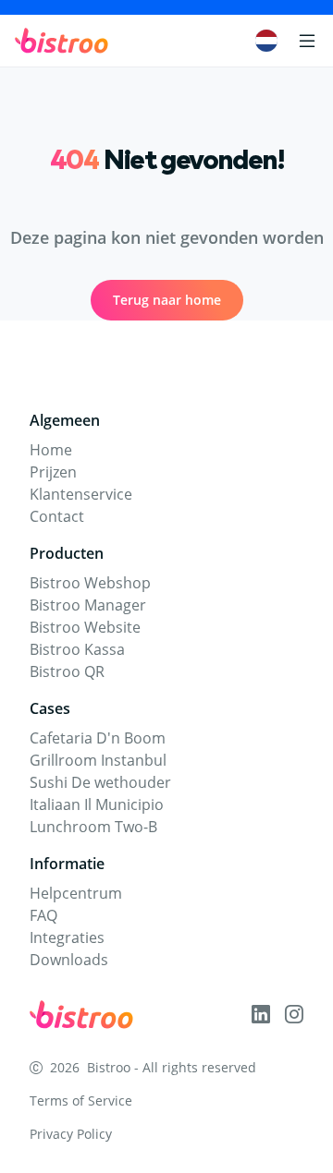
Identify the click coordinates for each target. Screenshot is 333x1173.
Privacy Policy (71, 1134)
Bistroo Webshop (90, 583)
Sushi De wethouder (100, 782)
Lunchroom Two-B (93, 826)
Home (51, 450)
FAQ (43, 915)
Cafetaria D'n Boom (98, 738)
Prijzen (53, 472)
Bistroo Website (85, 627)
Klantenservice (81, 494)
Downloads (69, 959)
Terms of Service (81, 1100)
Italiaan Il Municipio (97, 804)
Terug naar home (167, 299)
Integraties (67, 937)
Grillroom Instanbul (98, 760)
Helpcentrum (76, 893)
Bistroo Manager (88, 605)
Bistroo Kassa (77, 649)
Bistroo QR (67, 671)
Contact (57, 516)
